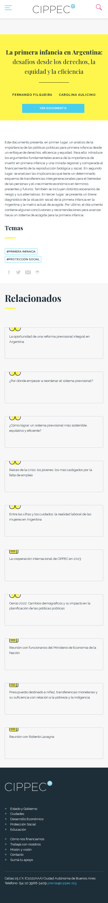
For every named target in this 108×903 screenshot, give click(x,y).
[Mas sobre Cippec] (54, 8)
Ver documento (53, 108)
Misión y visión (21, 849)
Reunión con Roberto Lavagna (31, 737)
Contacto (16, 854)
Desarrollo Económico (26, 819)
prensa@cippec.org (62, 883)
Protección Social (23, 824)
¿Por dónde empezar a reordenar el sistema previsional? (51, 381)
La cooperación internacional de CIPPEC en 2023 (45, 559)
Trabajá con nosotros (25, 844)
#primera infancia (21, 251)
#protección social (23, 259)
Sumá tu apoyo (21, 860)
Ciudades (17, 814)
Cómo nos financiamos (27, 839)
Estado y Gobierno (23, 809)
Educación (18, 829)
